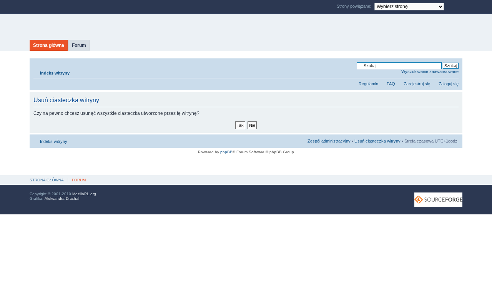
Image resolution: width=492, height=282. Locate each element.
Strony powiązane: (354, 6)
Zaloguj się (449, 83)
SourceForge (438, 199)
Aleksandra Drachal (62, 198)
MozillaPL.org (84, 194)
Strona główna (48, 45)
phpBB (226, 152)
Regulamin (368, 83)
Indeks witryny (55, 73)
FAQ (391, 83)
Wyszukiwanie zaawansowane (430, 71)
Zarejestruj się (417, 83)
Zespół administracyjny (329, 141)
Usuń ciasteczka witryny (377, 141)
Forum (79, 45)
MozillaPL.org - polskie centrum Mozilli (102, 27)
